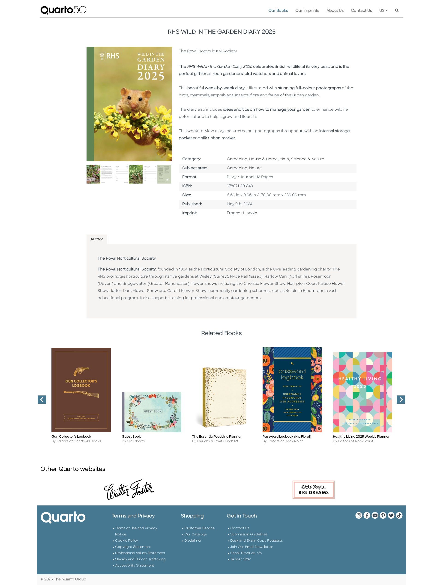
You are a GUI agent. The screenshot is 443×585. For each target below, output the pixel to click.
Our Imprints (307, 11)
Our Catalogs (195, 534)
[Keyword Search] (397, 11)
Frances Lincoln (242, 213)
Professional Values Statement (140, 553)
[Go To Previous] (40, 401)
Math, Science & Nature (302, 159)
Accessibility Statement (134, 565)
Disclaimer (193, 541)
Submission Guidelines (248, 534)
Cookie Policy (126, 541)
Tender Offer (240, 559)
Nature (255, 168)
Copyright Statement (133, 547)
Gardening (237, 168)
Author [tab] (96, 239)
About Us (335, 11)
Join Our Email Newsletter (251, 547)
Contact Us (361, 11)
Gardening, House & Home (252, 159)
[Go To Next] (399, 401)
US (382, 11)
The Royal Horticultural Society (127, 259)
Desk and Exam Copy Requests (256, 541)
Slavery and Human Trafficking (140, 559)
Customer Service (199, 528)
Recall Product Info (246, 553)
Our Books (278, 11)
